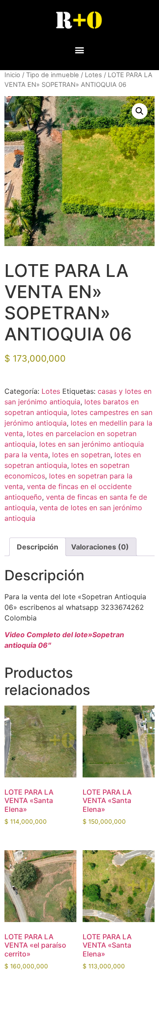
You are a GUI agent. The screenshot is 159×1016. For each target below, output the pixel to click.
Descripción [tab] (37, 546)
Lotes (93, 75)
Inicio (12, 75)
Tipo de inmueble (52, 75)
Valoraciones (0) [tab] (100, 546)
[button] (79, 49)
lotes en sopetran (81, 454)
